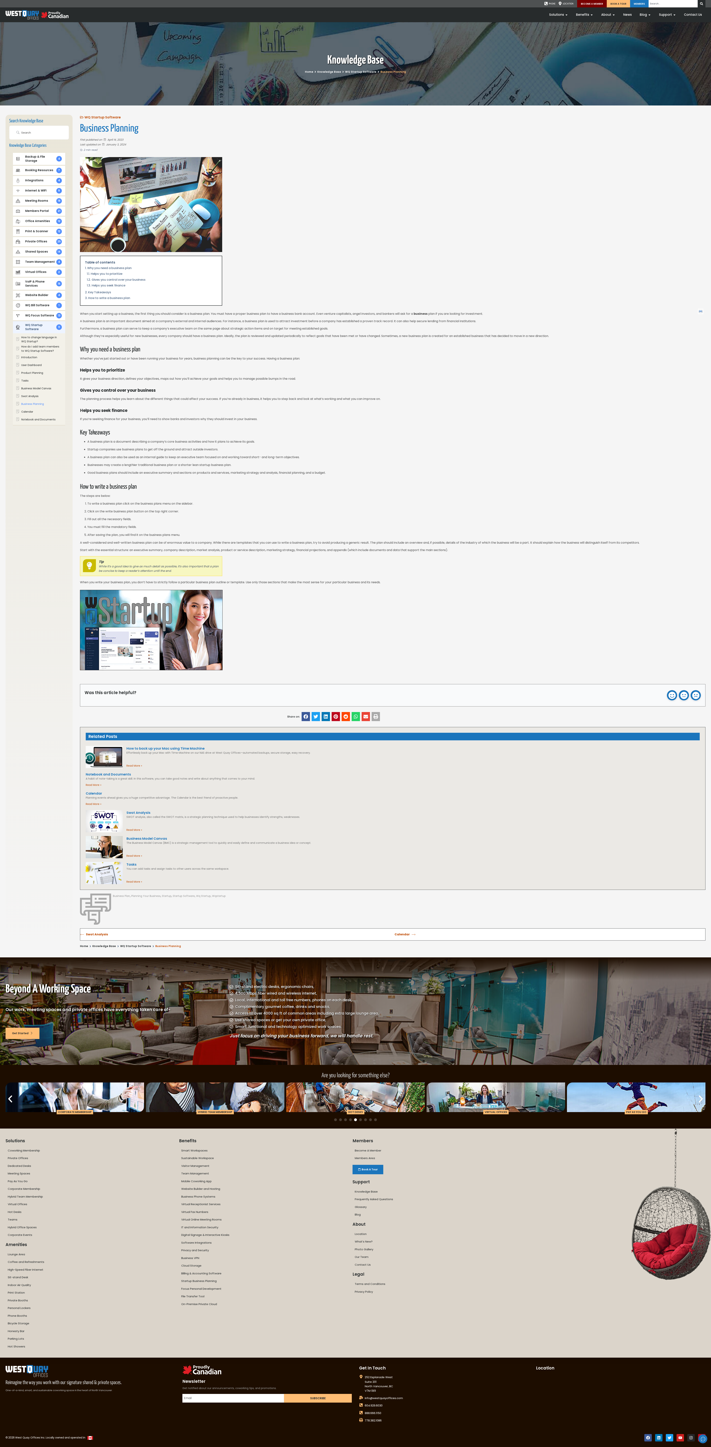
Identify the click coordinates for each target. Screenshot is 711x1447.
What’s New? (364, 1241)
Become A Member (592, 3)
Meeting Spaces (19, 1173)
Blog (358, 1214)
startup (166, 896)
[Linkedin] (658, 1437)
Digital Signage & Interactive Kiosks (205, 1235)
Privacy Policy (364, 1292)
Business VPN (190, 1258)
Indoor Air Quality (19, 1285)
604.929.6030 (374, 1405)
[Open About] (613, 14)
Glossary (361, 1207)
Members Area (365, 1158)
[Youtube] (680, 1437)
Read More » (134, 766)
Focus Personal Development (201, 1289)
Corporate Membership (24, 1189)
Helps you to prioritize (106, 274)
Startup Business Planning (199, 1281)
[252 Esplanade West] (361, 1377)
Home (309, 72)
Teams (12, 1219)
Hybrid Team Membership (25, 1196)
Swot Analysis (138, 812)
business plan (121, 896)
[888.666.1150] (361, 1412)
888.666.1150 (373, 1413)
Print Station (16, 1293)
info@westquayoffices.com (384, 1398)
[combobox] (673, 3)
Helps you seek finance (108, 285)
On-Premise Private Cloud (199, 1304)
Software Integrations (196, 1243)
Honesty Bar (16, 1331)
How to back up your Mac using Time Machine (165, 748)
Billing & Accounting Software (201, 1273)
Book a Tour (618, 3)
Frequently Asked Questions (374, 1199)
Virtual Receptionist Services (201, 1204)
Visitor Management (195, 1166)
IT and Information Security (199, 1227)
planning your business (146, 896)
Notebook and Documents (108, 774)
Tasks (131, 864)
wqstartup (219, 896)
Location (361, 1234)
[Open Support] (674, 14)
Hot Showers (16, 1346)
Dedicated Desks (19, 1166)
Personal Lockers (19, 1308)
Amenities (16, 1245)
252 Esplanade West (379, 1377)
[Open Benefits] (591, 14)
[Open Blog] (649, 14)
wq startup (203, 896)
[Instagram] (691, 1437)
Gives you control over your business (119, 280)
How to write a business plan (109, 298)
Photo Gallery (364, 1249)
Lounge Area (16, 1254)
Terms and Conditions (370, 1284)
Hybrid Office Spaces (22, 1227)
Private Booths (18, 1300)
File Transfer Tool (192, 1296)
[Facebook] (648, 1437)
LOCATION (568, 3)
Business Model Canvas (146, 838)
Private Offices (18, 1158)
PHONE (552, 3)
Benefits (187, 1141)
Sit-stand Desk (18, 1277)
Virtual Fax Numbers (194, 1212)
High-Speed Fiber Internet (25, 1270)
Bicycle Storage (18, 1323)
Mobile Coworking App (196, 1181)
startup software (184, 896)
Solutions (15, 1141)
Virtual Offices (17, 1204)
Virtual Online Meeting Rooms (201, 1219)
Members (639, 3)
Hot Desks (14, 1212)
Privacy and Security (195, 1250)
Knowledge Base (355, 60)
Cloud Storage (191, 1266)
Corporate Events (20, 1235)
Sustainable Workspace (197, 1158)
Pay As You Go (18, 1181)
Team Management (195, 1173)
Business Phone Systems (198, 1196)
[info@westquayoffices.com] (361, 1397)
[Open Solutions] (566, 14)
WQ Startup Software (360, 72)
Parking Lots (16, 1339)
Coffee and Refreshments (26, 1262)
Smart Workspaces (194, 1150)
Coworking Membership (24, 1150)
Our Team (361, 1257)
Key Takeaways (99, 292)
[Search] (701, 3)
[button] (306, 716)
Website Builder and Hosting (200, 1189)
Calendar (94, 793)
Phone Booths (17, 1316)
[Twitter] (669, 1437)
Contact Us (363, 1265)
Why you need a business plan (109, 268)
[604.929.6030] (361, 1405)
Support (361, 1182)
